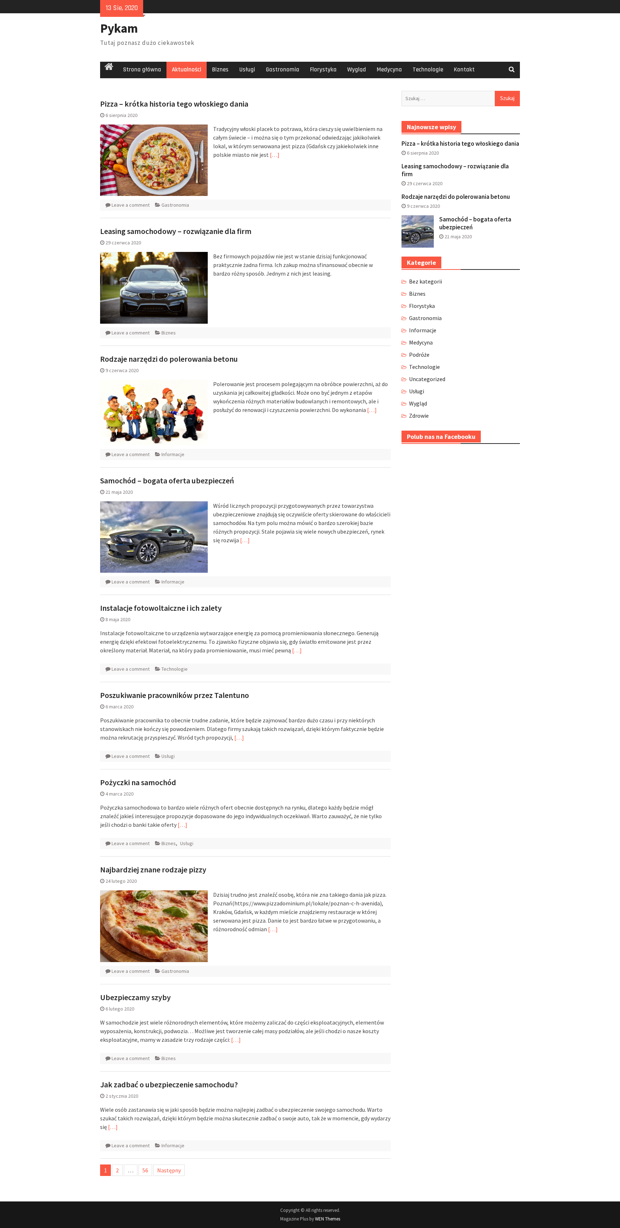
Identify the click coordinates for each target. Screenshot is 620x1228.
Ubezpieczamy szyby (135, 997)
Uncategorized (427, 379)
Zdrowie (419, 415)
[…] (275, 154)
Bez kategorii (425, 281)
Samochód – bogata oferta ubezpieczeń (167, 480)
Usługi (247, 70)
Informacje (172, 454)
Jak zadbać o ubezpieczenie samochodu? (169, 1084)
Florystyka (323, 70)
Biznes (220, 70)
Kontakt (464, 70)
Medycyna (389, 70)
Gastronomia (282, 70)
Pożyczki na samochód (138, 782)
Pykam (119, 28)
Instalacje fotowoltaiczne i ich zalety (161, 608)
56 (145, 1170)
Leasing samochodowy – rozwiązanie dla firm (176, 231)
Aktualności (186, 70)
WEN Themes (327, 1219)
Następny (169, 1170)
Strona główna (142, 70)
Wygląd (356, 70)
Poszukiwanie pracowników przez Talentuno (174, 695)
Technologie (428, 70)
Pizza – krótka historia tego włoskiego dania (174, 104)
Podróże (419, 354)
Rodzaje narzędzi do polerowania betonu (169, 359)
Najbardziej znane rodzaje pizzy (153, 869)
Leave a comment (131, 205)
